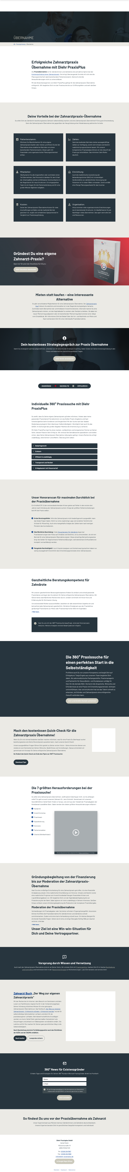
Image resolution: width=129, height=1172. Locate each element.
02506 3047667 (66, 1151)
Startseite (56, 1170)
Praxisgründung (20, 44)
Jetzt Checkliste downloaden (26, 269)
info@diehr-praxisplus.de (64, 1156)
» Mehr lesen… (36, 612)
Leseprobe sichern (36, 1038)
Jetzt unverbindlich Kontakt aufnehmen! (82, 701)
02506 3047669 (66, 1154)
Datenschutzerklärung (84, 852)
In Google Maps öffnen (64, 1161)
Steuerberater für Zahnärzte (68, 532)
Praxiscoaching (81, 967)
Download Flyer (21, 762)
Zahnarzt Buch (23, 993)
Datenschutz (72, 1170)
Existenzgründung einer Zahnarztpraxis (45, 74)
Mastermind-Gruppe (59, 970)
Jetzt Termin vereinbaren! (64, 359)
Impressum (64, 1170)
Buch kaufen (20, 1038)
